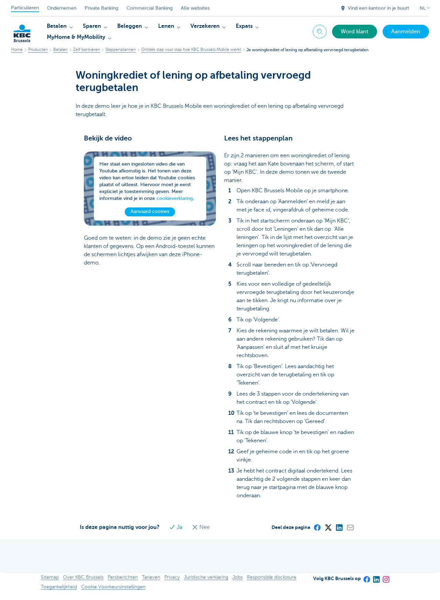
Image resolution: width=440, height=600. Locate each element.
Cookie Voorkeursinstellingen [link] (113, 586)
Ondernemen (61, 8)
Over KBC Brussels (83, 577)
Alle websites (195, 8)
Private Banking (101, 8)
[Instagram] (386, 577)
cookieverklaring (174, 198)
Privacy (172, 577)
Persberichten (123, 577)
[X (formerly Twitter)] (328, 527)
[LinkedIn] (339, 527)
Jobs (237, 577)
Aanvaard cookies (150, 211)
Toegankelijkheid (59, 586)
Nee (204, 527)
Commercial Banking (149, 8)
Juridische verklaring (206, 577)
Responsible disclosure (271, 577)
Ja (179, 527)
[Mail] (350, 527)
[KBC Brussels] (22, 30)
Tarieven (151, 577)
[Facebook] (317, 527)
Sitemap (50, 577)
